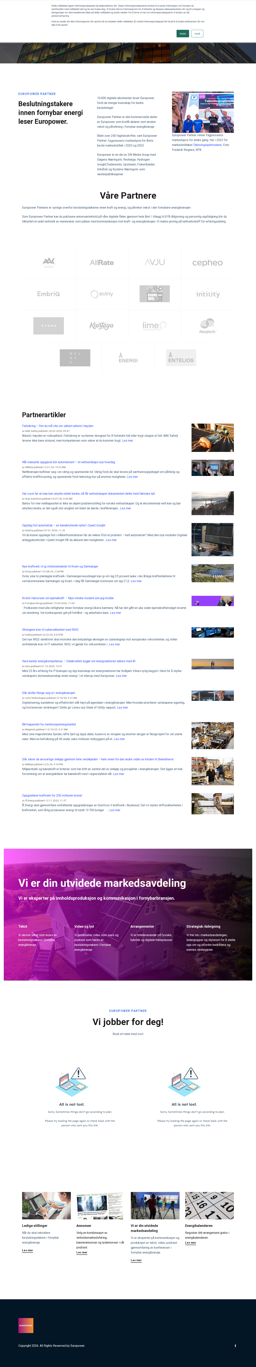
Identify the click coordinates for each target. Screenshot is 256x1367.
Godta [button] (183, 33)
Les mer (127, 440)
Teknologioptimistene (207, 145)
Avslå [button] (197, 33)
